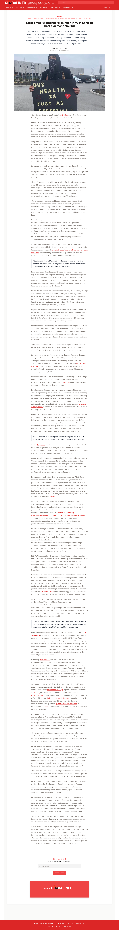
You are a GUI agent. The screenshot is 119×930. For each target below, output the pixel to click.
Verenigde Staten (84, 18)
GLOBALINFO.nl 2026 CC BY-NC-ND (59, 926)
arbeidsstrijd (32, 8)
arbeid (31, 18)
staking (37, 692)
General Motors (48, 592)
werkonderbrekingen (55, 690)
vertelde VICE (45, 660)
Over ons (70, 923)
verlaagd (53, 496)
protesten (47, 706)
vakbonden (72, 18)
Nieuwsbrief (80, 923)
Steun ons (60, 923)
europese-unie (68, 8)
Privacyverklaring (47, 923)
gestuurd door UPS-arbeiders (66, 704)
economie (9, 8)
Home (36, 923)
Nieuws (59, 16)
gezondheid (62, 18)
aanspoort (66, 382)
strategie (43, 8)
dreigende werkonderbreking (58, 698)
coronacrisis (51, 18)
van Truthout (64, 115)
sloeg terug (41, 445)
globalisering (55, 8)
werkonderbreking (38, 695)
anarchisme (20, 8)
